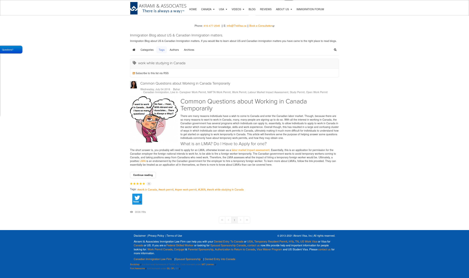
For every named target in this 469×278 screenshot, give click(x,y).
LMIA (142, 161)
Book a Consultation (261, 25)
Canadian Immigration (156, 92)
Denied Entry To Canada (228, 241)
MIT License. (208, 264)
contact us (253, 245)
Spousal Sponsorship (188, 259)
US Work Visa (308, 241)
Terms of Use (174, 235)
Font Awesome (137, 268)
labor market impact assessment (250, 150)
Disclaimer (140, 235)
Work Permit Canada (160, 249)
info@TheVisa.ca (236, 25)
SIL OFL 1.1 (173, 268)
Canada (206, 9)
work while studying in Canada (226, 189)
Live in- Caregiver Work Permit (188, 92)
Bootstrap (135, 264)
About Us (283, 9)
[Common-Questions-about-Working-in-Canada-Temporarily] (154, 119)
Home (193, 9)
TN (297, 241)
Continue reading (143, 175)
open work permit (186, 189)
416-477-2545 (212, 25)
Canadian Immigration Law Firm (153, 259)
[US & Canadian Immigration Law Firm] (158, 8)
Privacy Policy (156, 235)
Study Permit (297, 92)
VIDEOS (237, 9)
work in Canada (148, 189)
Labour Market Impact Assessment (268, 92)
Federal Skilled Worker (179, 245)
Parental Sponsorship (200, 249)
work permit (166, 189)
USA (222, 9)
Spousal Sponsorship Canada (228, 245)
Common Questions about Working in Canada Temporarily (185, 83)
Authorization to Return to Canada (235, 249)
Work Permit (239, 92)
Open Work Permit (317, 92)
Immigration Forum (310, 9)
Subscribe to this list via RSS (152, 73)
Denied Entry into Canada (220, 259)
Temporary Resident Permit (270, 241)
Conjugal (179, 249)
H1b (291, 241)
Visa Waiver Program (269, 249)
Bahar (176, 89)
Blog (252, 9)
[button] (335, 49)
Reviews (266, 9)
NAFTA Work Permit (219, 92)
